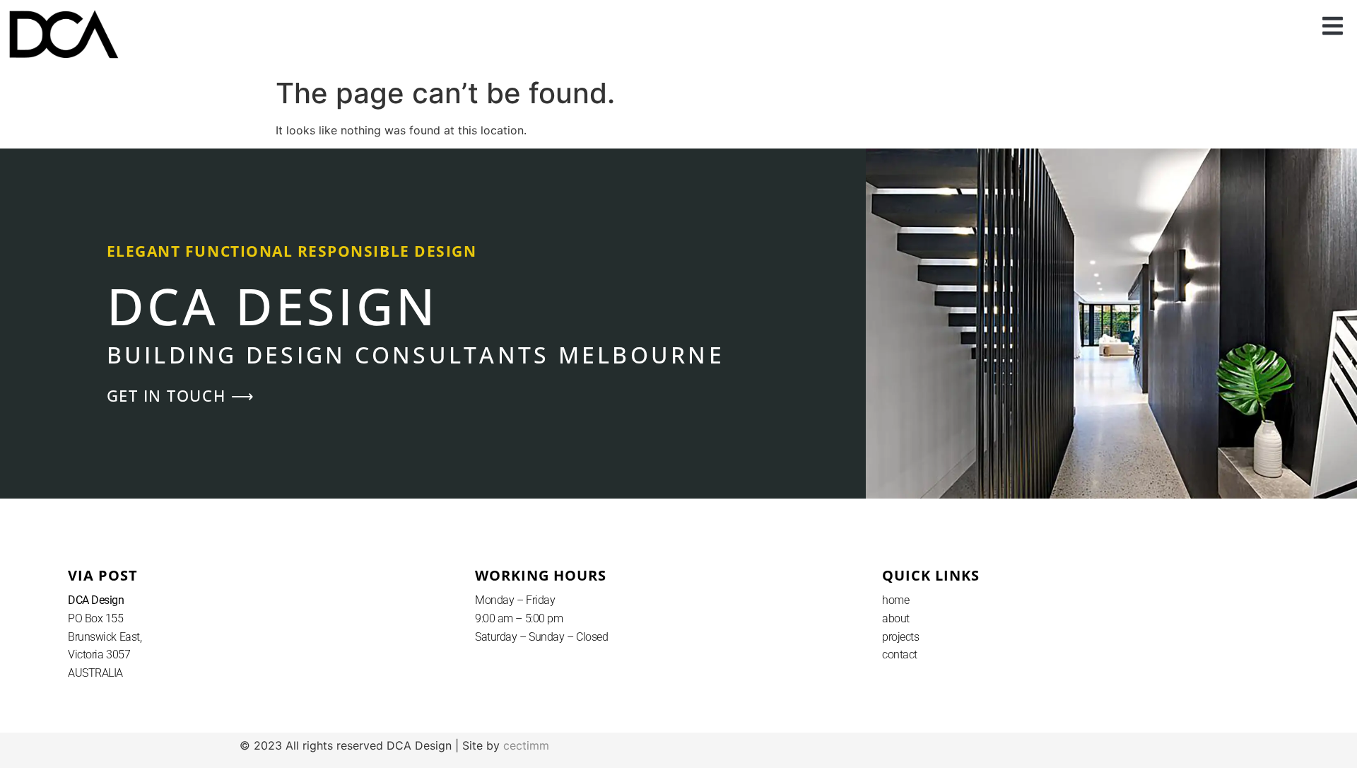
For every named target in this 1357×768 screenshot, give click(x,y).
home (895, 600)
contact (899, 654)
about (896, 618)
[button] (1333, 26)
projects (900, 637)
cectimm (526, 745)
